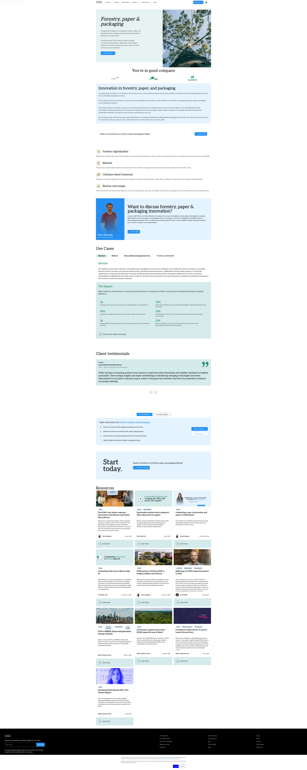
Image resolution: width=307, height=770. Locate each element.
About (258, 736)
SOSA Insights (212, 744)
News (209, 747)
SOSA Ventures (125, 2)
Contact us (259, 747)
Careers (258, 741)
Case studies (260, 744)
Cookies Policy (176, 758)
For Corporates (164, 736)
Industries (162, 747)
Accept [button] (175, 766)
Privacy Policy (168, 758)
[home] (99, 2)
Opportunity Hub (164, 744)
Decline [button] (182, 766)
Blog (209, 741)
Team (258, 738)
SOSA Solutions (212, 736)
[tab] (102, 255)
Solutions (116, 2)
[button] (108, 2)
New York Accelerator (166, 741)
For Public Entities (165, 738)
